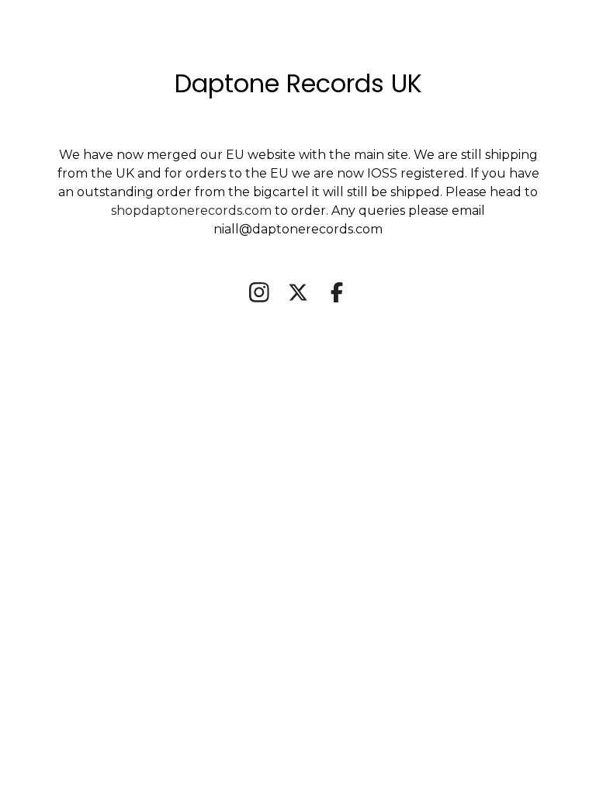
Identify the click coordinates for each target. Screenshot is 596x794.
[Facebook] (337, 292)
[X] (298, 292)
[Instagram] (259, 292)
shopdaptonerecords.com (193, 210)
